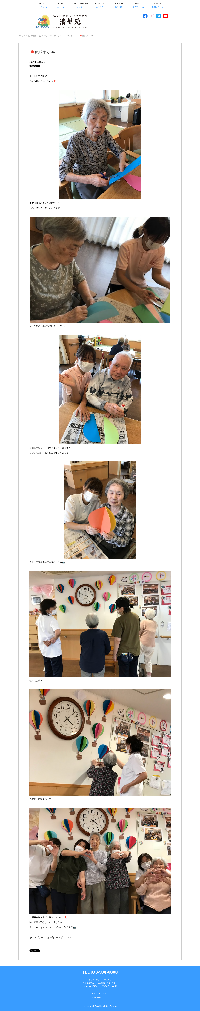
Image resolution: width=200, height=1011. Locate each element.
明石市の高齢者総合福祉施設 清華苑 (60, 21)
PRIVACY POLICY (100, 994)
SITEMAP (96, 997)
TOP (42, 36)
